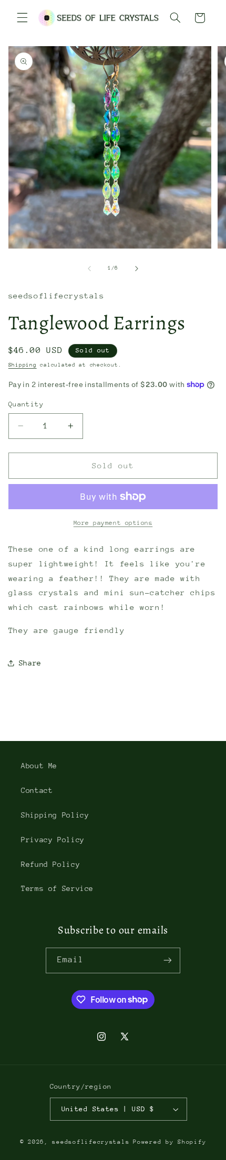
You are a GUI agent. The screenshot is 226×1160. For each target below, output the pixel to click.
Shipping (22, 365)
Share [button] (30, 663)
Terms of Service (57, 888)
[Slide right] (136, 268)
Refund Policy (50, 864)
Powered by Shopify (169, 1141)
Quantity (26, 404)
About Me (39, 765)
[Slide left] (89, 268)
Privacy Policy (53, 839)
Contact (37, 790)
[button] (22, 18)
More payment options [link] (113, 523)
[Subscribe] (168, 960)
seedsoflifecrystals (90, 1141)
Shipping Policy (55, 815)
